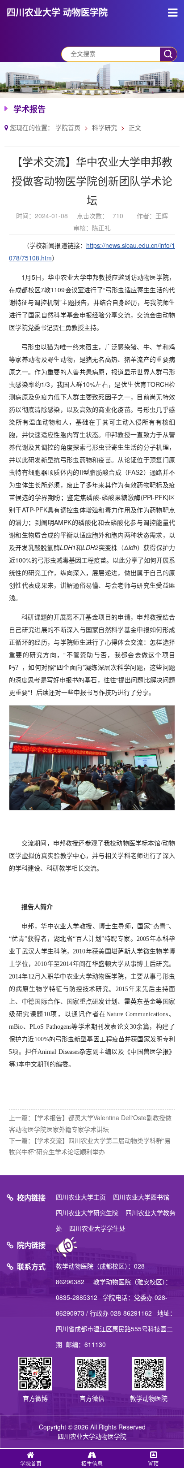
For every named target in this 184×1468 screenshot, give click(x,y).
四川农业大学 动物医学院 (57, 11)
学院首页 (67, 127)
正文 (135, 127)
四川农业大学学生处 (97, 1228)
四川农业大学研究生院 (87, 1212)
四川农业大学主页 (81, 1196)
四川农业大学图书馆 (141, 1196)
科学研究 (104, 127)
